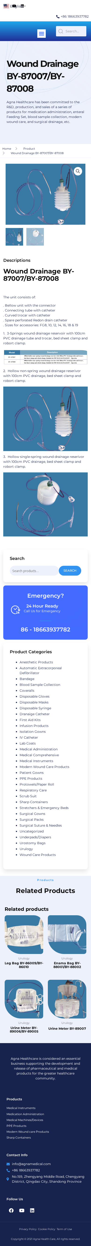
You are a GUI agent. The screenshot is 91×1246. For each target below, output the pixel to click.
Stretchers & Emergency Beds (44, 808)
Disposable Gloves (34, 696)
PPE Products (31, 778)
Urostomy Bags (33, 843)
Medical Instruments (36, 761)
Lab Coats (28, 743)
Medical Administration (39, 749)
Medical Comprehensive (39, 755)
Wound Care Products (38, 855)
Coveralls (27, 690)
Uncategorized (32, 831)
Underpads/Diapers (35, 837)
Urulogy (26, 849)
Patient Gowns (32, 773)
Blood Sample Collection (40, 685)
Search (70, 570)
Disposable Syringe (35, 708)
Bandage (27, 679)
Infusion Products (34, 726)
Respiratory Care (33, 790)
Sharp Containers (34, 802)
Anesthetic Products (36, 662)
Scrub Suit (28, 796)
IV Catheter (29, 737)
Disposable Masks (34, 702)
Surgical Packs (32, 819)
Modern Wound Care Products (44, 767)
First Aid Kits (30, 720)
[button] (41, 33)
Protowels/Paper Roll (37, 784)
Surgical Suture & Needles (41, 825)
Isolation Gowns (33, 731)
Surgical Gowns (32, 814)
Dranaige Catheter (35, 714)
